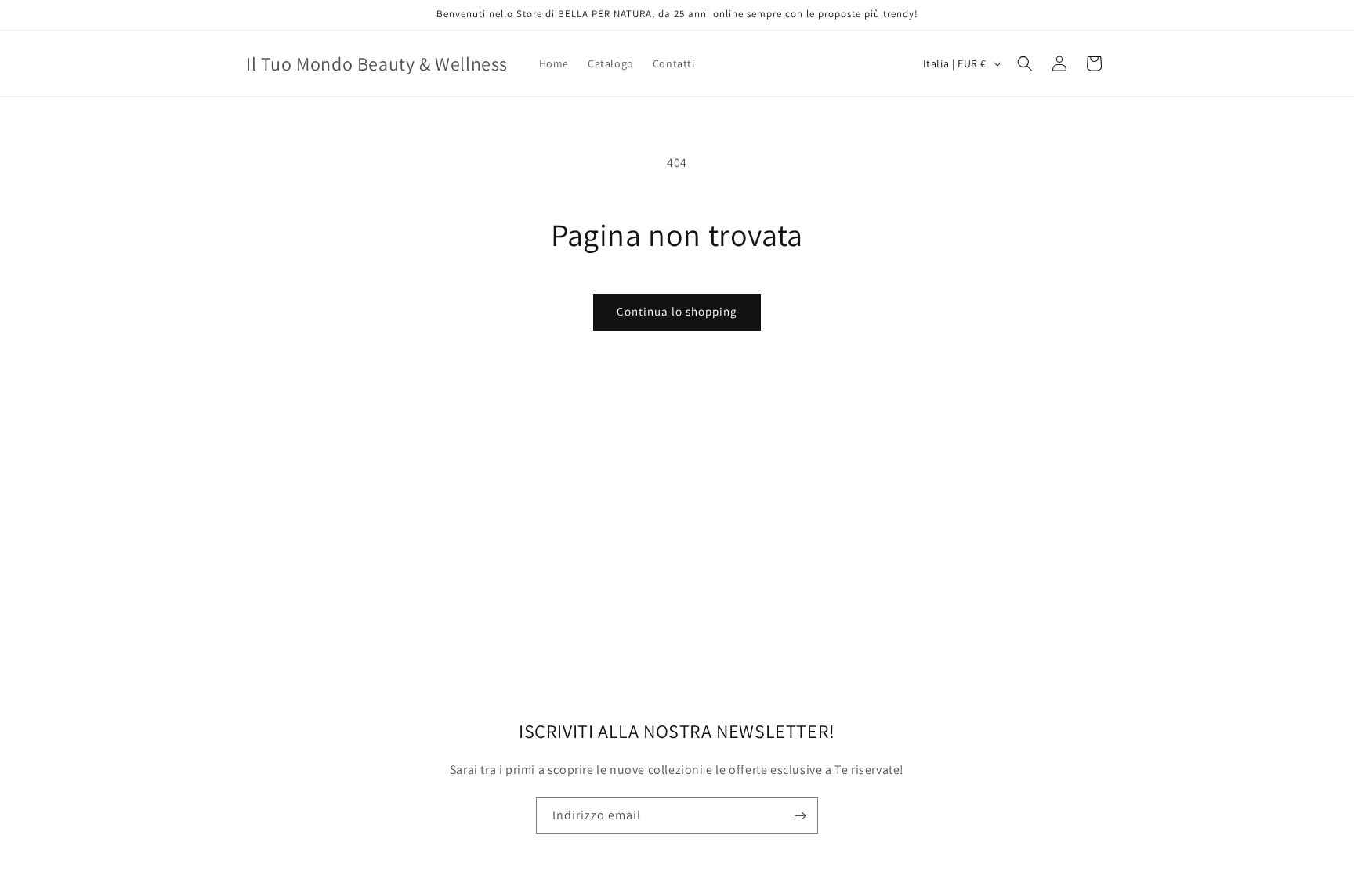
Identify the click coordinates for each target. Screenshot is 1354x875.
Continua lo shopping (677, 311)
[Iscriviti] (800, 815)
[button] (1025, 63)
